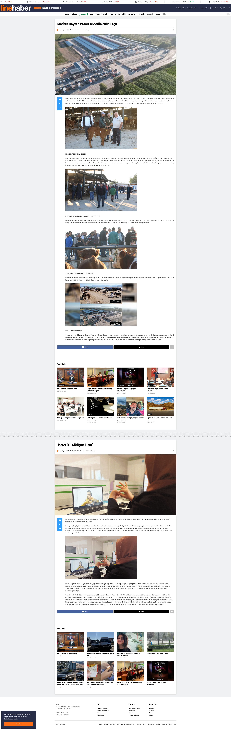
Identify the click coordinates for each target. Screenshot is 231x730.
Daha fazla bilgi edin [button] (11, 719)
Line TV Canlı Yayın (134, 708)
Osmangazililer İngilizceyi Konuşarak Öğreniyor (70, 418)
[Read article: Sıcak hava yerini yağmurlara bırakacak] (160, 642)
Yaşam (158, 14)
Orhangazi (61, 385)
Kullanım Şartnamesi (103, 710)
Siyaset (117, 14)
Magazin (141, 14)
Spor (91, 14)
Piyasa (130, 713)
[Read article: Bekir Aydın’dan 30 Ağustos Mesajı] (70, 377)
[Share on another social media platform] (59, 108)
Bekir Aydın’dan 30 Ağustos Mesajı (67, 389)
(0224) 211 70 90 (63, 712)
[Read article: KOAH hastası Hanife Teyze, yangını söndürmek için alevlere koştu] (130, 406)
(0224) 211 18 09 (63, 714)
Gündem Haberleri (134, 715)
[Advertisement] (115, 356)
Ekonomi (104, 14)
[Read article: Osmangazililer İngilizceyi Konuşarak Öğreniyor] (70, 406)
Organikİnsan (61, 724)
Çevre (111, 14)
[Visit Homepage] (16, 8)
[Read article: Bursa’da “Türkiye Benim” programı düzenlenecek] (130, 377)
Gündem (74, 14)
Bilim (164, 14)
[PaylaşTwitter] (59, 104)
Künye (99, 713)
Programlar (132, 710)
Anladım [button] (18, 724)
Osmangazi (121, 385)
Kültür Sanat (132, 14)
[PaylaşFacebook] (59, 99)
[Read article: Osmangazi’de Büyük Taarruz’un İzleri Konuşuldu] (160, 377)
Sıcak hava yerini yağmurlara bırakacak (158, 653)
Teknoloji (149, 14)
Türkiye (93, 451)
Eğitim (124, 14)
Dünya (98, 14)
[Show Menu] (2, 14)
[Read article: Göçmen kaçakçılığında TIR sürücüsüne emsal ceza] (160, 406)
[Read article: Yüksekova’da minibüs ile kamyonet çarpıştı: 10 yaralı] (100, 642)
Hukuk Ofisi (100, 715)
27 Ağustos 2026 (62, 391)
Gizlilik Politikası (102, 708)
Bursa (67, 14)
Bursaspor (83, 14)
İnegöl (87, 30)
